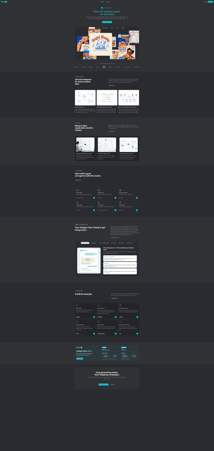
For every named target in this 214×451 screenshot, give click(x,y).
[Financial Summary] (137, 317)
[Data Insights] (116, 333)
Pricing (108, 1)
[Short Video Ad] (116, 317)
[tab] (92, 28)
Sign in (205, 1)
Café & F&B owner (85, 242)
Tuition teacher (129, 242)
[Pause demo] (107, 44)
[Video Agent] (94, 210)
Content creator (121, 242)
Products (102, 1)
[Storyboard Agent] (137, 198)
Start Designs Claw (114, 237)
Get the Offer (79, 358)
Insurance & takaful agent (104, 242)
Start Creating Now (106, 22)
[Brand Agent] (94, 198)
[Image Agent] (115, 198)
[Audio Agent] (137, 210)
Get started (111, 85)
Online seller (113, 242)
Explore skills (114, 298)
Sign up (209, 1)
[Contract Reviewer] (94, 333)
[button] (107, 8)
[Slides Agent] (115, 210)
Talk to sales (112, 384)
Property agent (93, 242)
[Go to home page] (4, 2)
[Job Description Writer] (137, 333)
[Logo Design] (94, 317)
